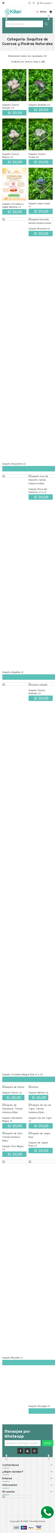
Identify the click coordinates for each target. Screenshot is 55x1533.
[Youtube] (27, 1451)
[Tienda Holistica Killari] (13, 11)
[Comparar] (30, 3)
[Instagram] (35, 1451)
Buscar (46, 24)
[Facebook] (20, 1451)
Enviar (47, 1443)
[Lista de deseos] (34, 3)
